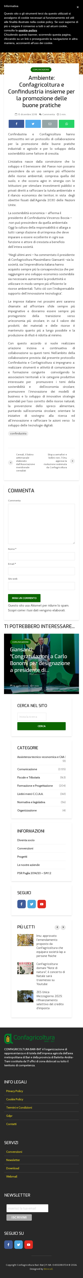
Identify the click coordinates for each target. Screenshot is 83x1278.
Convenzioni (25, 848)
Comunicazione (41, 69)
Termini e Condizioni (19, 1107)
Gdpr (9, 1116)
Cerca (42, 726)
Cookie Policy (14, 1099)
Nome (12, 549)
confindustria (18, 433)
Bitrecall (48, 1268)
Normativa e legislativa (31, 802)
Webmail (11, 1176)
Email (12, 564)
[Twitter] (31, 904)
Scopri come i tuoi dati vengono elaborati (36, 610)
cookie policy (28, 30)
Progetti (22, 856)
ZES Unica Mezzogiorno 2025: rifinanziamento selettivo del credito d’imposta (50, 1000)
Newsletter (13, 1160)
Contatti (11, 1124)
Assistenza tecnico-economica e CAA (40, 757)
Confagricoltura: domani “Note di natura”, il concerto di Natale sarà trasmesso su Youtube (50, 974)
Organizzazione (27, 810)
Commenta (48, 114)
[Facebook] (21, 904)
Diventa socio (26, 840)
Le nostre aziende (28, 865)
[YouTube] (41, 904)
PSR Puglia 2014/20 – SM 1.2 (34, 873)
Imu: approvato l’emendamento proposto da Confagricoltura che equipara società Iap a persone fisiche (50, 946)
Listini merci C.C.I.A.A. (30, 794)
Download (12, 1168)
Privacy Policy (14, 1091)
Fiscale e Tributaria (28, 777)
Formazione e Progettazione (35, 785)
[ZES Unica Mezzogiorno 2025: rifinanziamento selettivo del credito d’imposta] (25, 996)
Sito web (12, 579)
